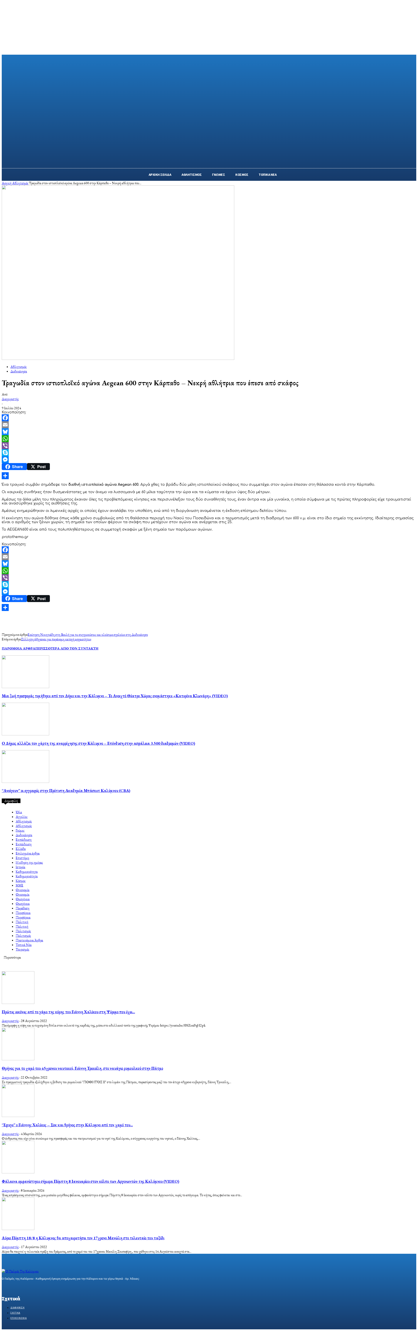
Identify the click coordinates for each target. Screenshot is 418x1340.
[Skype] (209, 452)
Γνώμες (20, 830)
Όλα (19, 812)
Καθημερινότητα (27, 871)
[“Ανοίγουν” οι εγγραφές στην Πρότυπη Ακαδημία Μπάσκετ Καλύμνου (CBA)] (25, 781)
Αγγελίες (21, 816)
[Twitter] (19, 1287)
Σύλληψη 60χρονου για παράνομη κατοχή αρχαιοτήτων (56, 639)
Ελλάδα (21, 848)
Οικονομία (22, 890)
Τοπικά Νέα (24, 944)
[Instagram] (12, 1287)
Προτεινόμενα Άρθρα (29, 940)
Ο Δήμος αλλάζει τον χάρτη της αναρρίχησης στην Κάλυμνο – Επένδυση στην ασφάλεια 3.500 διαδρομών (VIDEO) (98, 743)
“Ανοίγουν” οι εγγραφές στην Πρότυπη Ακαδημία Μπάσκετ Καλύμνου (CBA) (66, 790)
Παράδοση (22, 908)
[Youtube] (35, 1287)
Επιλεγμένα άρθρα (28, 853)
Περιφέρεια (23, 912)
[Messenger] (209, 459)
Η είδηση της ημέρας (29, 862)
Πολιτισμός (23, 931)
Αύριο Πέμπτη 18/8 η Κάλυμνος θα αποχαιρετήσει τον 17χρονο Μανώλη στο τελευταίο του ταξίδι (83, 1238)
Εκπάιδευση (24, 839)
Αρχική (7, 183)
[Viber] (209, 445)
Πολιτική (22, 922)
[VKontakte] (27, 1287)
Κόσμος (20, 880)
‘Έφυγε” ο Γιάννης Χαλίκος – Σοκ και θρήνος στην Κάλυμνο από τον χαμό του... (67, 1125)
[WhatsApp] (209, 438)
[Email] (209, 424)
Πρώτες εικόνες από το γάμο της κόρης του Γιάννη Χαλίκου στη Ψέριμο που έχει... (68, 1012)
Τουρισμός (22, 949)
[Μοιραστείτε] (209, 475)
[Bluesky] (209, 431)
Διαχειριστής (10, 399)
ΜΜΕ (19, 885)
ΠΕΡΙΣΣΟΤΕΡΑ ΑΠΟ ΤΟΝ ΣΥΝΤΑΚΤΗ (66, 648)
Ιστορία (20, 867)
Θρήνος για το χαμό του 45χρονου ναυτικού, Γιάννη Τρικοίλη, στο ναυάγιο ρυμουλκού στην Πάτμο (82, 1068)
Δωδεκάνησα (18, 371)
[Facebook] (209, 417)
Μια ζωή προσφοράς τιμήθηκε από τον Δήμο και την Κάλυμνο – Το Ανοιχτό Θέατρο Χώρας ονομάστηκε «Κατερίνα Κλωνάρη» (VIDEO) (115, 696)
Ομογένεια (23, 899)
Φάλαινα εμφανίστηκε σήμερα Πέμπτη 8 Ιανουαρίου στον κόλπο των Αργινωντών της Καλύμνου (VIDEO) (90, 1181)
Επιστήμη (22, 858)
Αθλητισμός (20, 183)
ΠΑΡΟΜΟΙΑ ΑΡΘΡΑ (18, 648)
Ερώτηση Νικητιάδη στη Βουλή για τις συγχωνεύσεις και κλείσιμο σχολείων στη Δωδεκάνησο (88, 634)
